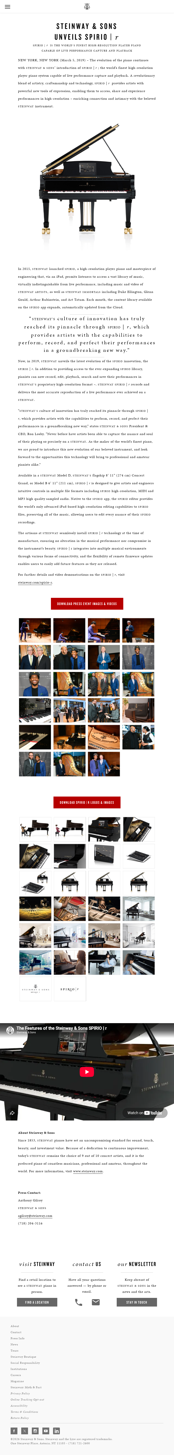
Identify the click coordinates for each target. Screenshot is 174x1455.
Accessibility (19, 1406)
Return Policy (20, 1418)
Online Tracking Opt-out (27, 1400)
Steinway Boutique (23, 1357)
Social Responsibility (25, 1363)
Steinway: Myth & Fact (26, 1387)
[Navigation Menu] (7, 6)
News (14, 1344)
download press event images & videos (87, 603)
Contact (16, 1332)
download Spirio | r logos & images (87, 802)
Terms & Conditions (24, 1412)
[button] (79, 1305)
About (15, 1326)
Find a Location (37, 1302)
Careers (16, 1375)
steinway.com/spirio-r (35, 582)
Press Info (18, 1338)
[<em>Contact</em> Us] (96, 1305)
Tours (14, 1351)
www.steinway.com (88, 1171)
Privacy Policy (20, 1393)
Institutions (19, 1369)
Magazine (17, 1381)
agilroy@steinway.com (35, 1215)
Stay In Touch (136, 1302)
